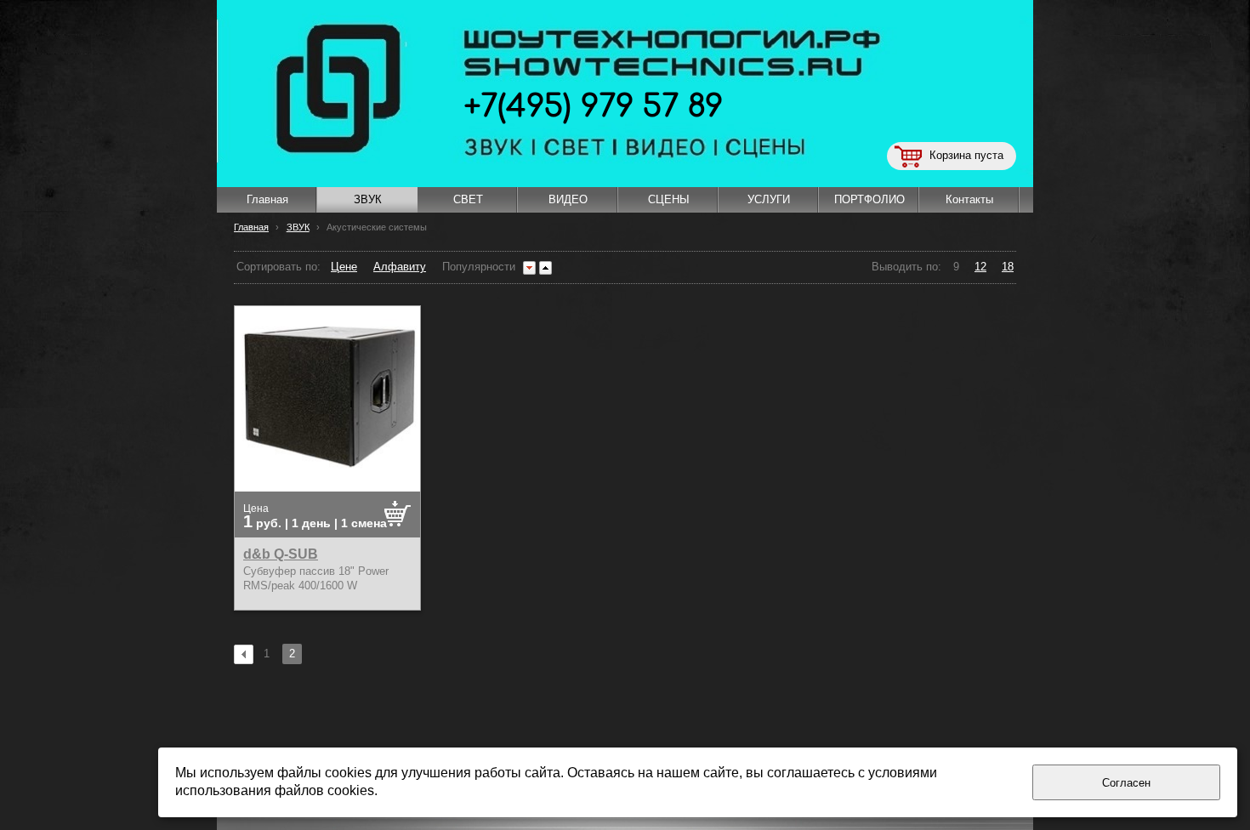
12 (980, 267)
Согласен (1126, 782)
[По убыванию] (529, 268)
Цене (344, 267)
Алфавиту (399, 267)
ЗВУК (298, 227)
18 (1008, 267)
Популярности (478, 267)
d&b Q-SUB (280, 553)
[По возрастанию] (545, 268)
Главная (251, 227)
